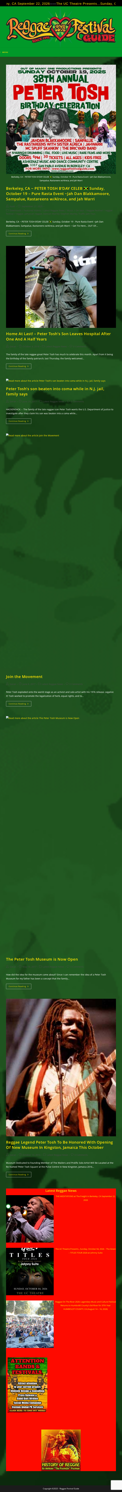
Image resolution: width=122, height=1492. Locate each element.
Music (70, 210)
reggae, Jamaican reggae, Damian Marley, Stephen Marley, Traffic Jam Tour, (56, 213)
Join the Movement (24, 676)
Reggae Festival (94, 210)
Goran (13, 346)
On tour (80, 210)
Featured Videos (32, 210)
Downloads (15, 210)
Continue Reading (20, 234)
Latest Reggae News (54, 210)
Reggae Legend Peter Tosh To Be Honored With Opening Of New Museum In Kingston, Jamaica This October (59, 1144)
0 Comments (80, 346)
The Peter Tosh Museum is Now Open (42, 959)
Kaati (12, 206)
